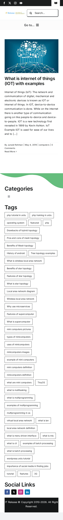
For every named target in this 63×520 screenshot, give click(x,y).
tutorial (10, 473)
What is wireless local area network (24, 260)
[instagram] (15, 3)
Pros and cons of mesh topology (23, 238)
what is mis (48, 435)
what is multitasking (17, 390)
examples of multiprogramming (22, 405)
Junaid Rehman (15, 145)
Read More (10, 151)
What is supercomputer (18, 321)
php (47, 222)
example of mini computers (20, 359)
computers (44, 145)
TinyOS (41, 382)
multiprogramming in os (18, 413)
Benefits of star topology (19, 268)
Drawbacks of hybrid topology (22, 230)
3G (35, 473)
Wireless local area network (20, 298)
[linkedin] (27, 492)
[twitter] (10, 3)
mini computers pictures (19, 329)
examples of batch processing (38, 443)
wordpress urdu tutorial (18, 458)
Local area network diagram (21, 291)
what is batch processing (19, 451)
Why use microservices (18, 306)
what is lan (43, 420)
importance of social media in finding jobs (27, 466)
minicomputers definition (19, 375)
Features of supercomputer (20, 314)
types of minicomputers (18, 337)
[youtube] (21, 3)
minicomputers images (18, 352)
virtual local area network (19, 420)
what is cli (12, 443)
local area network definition (21, 428)
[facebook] (4, 3)
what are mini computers (19, 382)
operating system (15, 222)
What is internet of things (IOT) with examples (30, 81)
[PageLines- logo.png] (15, 12)
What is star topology (17, 283)
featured (34, 222)
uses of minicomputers (18, 344)
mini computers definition (19, 367)
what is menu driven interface (21, 435)
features (24, 473)
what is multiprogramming (20, 397)
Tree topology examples (43, 253)
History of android (16, 253)
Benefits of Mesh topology (20, 245)
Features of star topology (19, 276)
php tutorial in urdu (16, 215)
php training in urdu (42, 215)
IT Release (11, 502)
